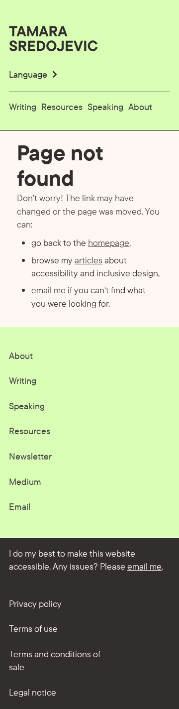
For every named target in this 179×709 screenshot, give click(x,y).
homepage (108, 242)
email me (48, 289)
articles (88, 259)
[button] (34, 74)
